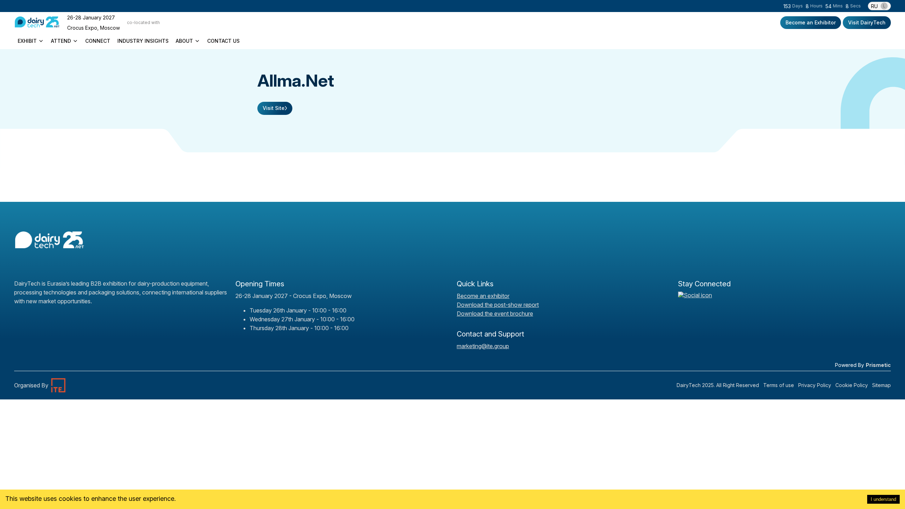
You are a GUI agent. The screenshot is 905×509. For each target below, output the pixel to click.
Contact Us (223, 41)
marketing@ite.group (483, 346)
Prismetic (878, 365)
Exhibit (27, 41)
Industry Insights (143, 41)
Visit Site (274, 108)
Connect (97, 41)
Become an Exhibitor (811, 22)
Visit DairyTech (867, 22)
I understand (883, 499)
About (184, 41)
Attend (61, 41)
